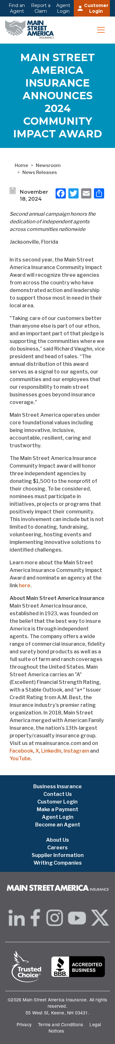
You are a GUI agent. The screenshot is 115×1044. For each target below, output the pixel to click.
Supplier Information (58, 855)
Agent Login (63, 8)
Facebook (21, 751)
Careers (57, 848)
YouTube (20, 758)
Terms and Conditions (60, 1024)
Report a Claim (40, 8)
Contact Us (57, 794)
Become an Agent (57, 825)
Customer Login (96, 8)
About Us (57, 840)
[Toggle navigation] (101, 30)
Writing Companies (58, 863)
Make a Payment (57, 809)
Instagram (76, 751)
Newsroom (48, 165)
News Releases (39, 172)
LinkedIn (51, 751)
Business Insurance (57, 786)
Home (21, 165)
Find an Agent (17, 8)
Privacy (24, 1024)
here (24, 585)
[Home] (31, 30)
